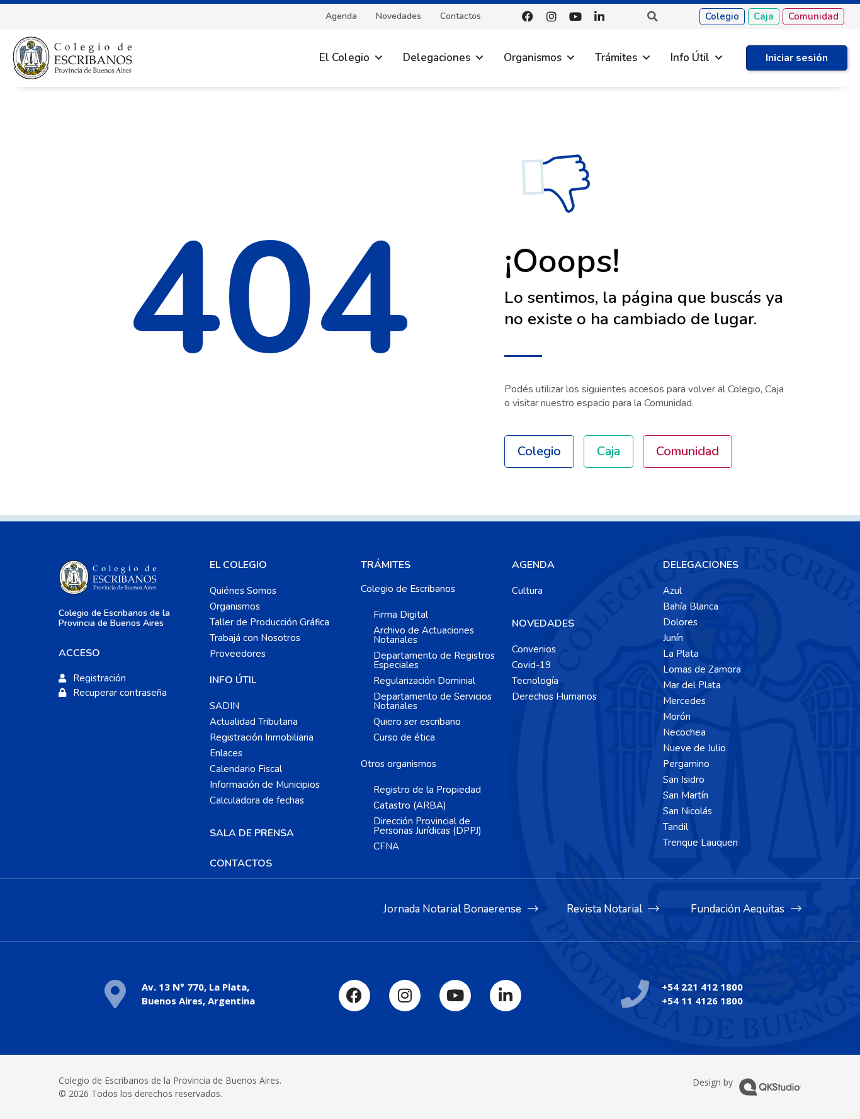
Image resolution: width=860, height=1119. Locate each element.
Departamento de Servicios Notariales (432, 701)
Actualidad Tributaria (254, 721)
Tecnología (535, 680)
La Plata (681, 653)
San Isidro (683, 779)
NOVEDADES (543, 623)
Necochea (684, 732)
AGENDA (533, 565)
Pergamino (686, 764)
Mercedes (684, 701)
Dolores (680, 622)
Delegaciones (436, 57)
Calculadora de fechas (257, 800)
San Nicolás (687, 811)
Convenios (534, 649)
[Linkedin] (599, 16)
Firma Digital (400, 614)
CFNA (386, 846)
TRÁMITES (385, 565)
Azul (672, 590)
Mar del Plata (692, 685)
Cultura (527, 590)
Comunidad (813, 16)
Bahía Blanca (690, 606)
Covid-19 (531, 665)
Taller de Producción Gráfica (269, 622)
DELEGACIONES (700, 565)
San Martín (685, 795)
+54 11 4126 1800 (702, 1000)
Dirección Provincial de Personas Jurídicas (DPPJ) (427, 826)
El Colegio (344, 57)
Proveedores (238, 653)
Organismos (533, 57)
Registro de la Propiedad (427, 789)
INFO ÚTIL (233, 680)
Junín (673, 638)
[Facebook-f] (527, 16)
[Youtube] (575, 16)
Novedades (398, 16)
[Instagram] (551, 16)
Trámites (616, 57)
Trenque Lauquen (700, 842)
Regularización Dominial (424, 680)
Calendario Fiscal (246, 769)
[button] (652, 16)
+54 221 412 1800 (702, 986)
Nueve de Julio (694, 748)
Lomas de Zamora (702, 669)
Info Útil (690, 57)
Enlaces (226, 753)
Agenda (341, 16)
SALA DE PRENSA (252, 833)
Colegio (722, 16)
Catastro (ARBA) (409, 805)
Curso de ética (404, 737)
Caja (764, 16)
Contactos (460, 16)
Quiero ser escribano (417, 721)
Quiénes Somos (243, 590)
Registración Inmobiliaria (262, 737)
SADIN (224, 706)
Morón (677, 716)
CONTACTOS (241, 863)
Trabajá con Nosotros (255, 638)
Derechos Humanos (554, 696)
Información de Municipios (265, 784)
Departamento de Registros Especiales (434, 660)
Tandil (675, 827)
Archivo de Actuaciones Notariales (423, 635)
